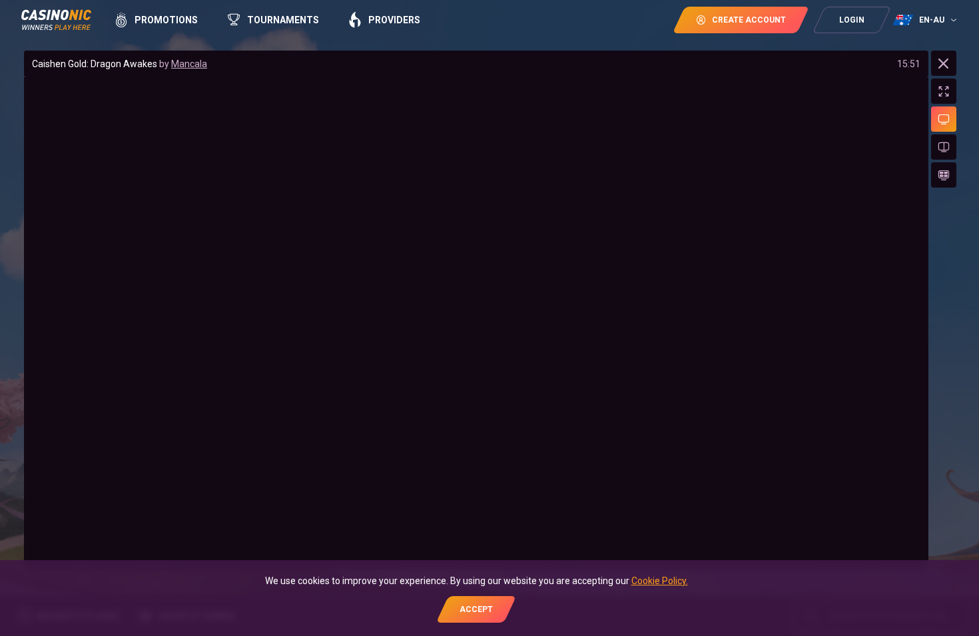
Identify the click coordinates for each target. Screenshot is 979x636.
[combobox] (926, 20)
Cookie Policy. (659, 580)
